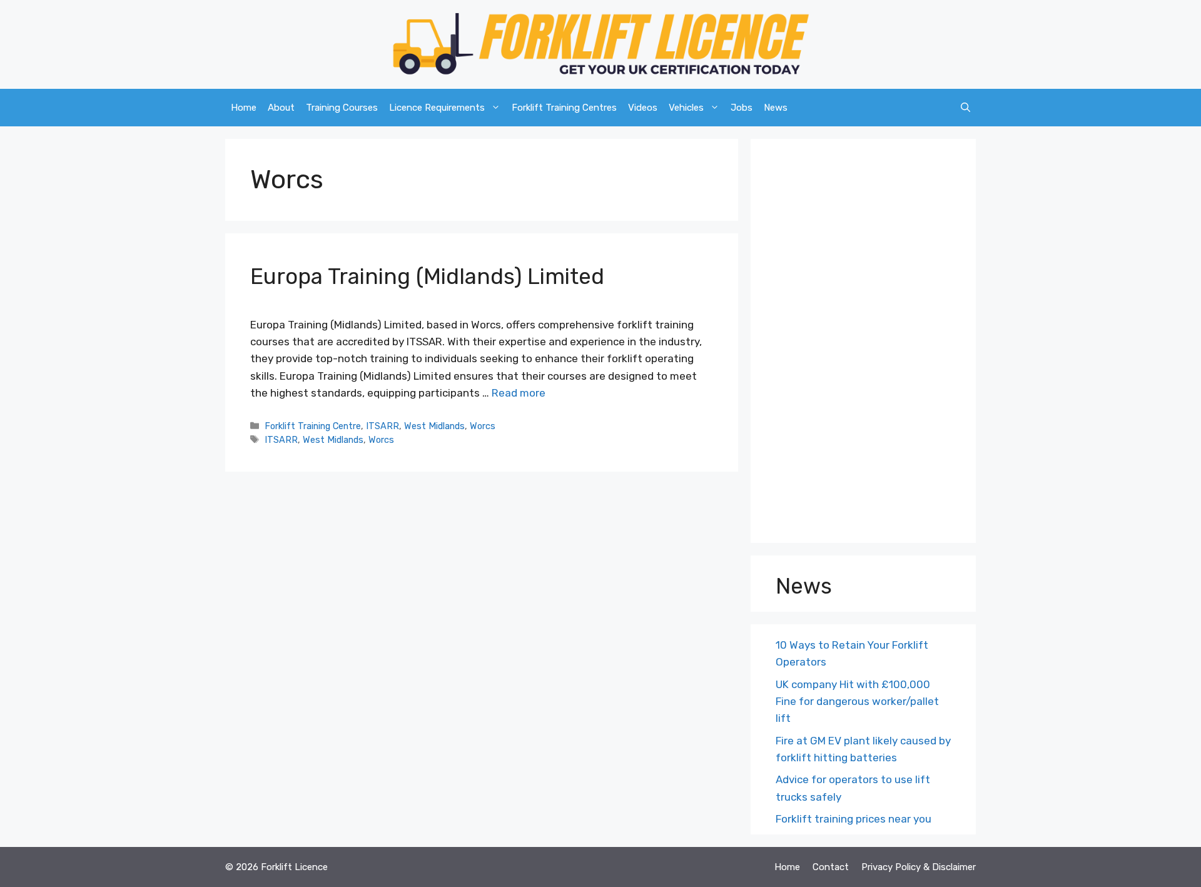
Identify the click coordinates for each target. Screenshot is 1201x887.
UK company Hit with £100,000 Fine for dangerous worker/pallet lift (857, 701)
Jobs (742, 107)
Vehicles (686, 107)
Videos (642, 107)
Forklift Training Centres (564, 107)
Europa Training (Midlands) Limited (427, 276)
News (776, 107)
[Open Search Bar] (965, 107)
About (281, 107)
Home (243, 107)
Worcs (482, 426)
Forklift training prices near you (853, 819)
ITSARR (382, 426)
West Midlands (434, 426)
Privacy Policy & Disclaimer (918, 867)
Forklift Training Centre (313, 426)
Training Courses (342, 107)
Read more (518, 393)
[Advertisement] (863, 344)
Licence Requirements (437, 107)
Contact (831, 867)
